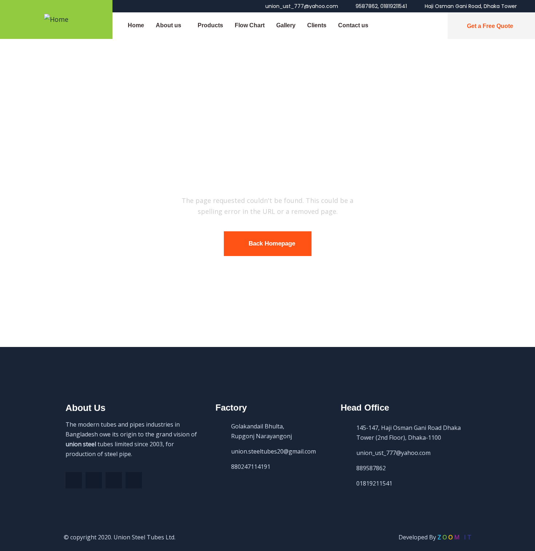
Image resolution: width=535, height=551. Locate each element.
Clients (316, 25)
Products (210, 25)
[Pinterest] (114, 480)
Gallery (286, 25)
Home (136, 25)
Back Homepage (272, 243)
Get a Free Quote (490, 26)
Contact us (353, 25)
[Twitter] (94, 480)
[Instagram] (134, 480)
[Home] (56, 19)
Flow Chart (250, 25)
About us (168, 25)
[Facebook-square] (74, 480)
